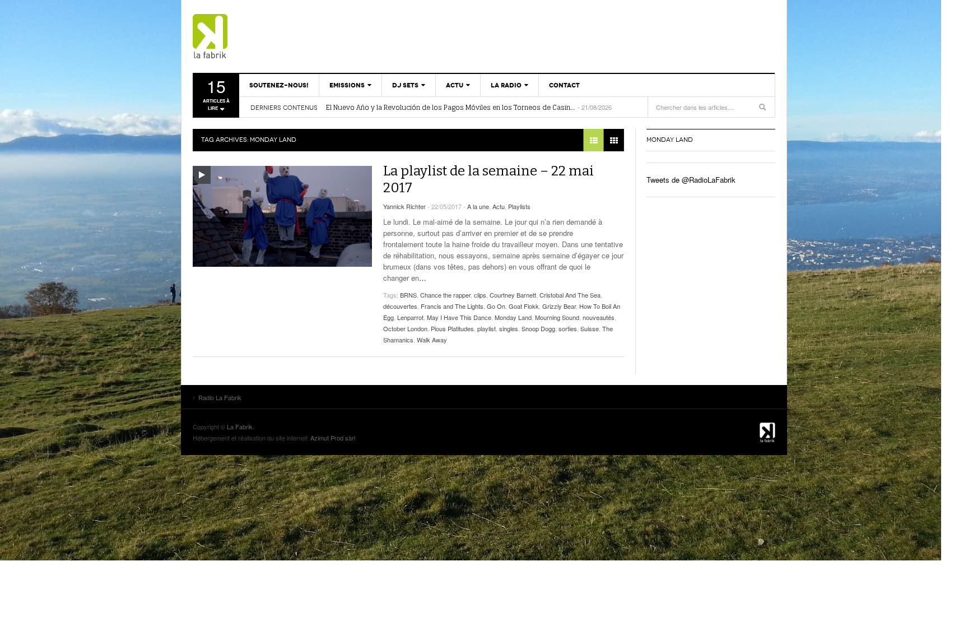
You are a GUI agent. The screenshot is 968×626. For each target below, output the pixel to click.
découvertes (400, 306)
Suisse (589, 328)
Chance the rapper (445, 294)
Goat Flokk (524, 306)
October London (405, 328)
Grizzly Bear (559, 306)
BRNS (408, 294)
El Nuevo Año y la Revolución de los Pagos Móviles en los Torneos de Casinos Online (451, 107)
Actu (454, 85)
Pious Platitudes (452, 328)
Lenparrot (410, 317)
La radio (506, 85)
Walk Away (432, 339)
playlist (486, 328)
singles (508, 328)
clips (480, 294)
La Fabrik (240, 426)
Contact (564, 85)
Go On (496, 306)
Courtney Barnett (513, 294)
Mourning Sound (557, 317)
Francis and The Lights (452, 306)
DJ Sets (405, 85)
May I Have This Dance (459, 317)
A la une (478, 206)
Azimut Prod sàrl (332, 437)
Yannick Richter (404, 206)
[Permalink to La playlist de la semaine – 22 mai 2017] (282, 216)
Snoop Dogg (538, 328)
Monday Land (513, 317)
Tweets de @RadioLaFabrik (691, 179)
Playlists (519, 206)
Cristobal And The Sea (570, 294)
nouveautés (599, 317)
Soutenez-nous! (279, 85)
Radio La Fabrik (257, 36)
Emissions (347, 85)
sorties (568, 328)
